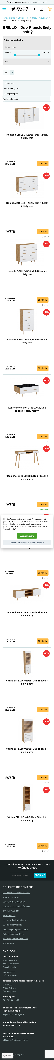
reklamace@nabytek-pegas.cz (15, 1040)
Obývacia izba (23, 18)
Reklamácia (8, 943)
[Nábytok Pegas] (19, 9)
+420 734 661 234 (11, 1025)
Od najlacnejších (11, 93)
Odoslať (40, 875)
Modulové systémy (40, 18)
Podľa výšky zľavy (10, 99)
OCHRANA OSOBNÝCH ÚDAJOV (16, 906)
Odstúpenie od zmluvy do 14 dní (16, 892)
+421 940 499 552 (18, 2)
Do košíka (42, 163)
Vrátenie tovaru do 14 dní (13, 934)
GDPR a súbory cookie (12, 925)
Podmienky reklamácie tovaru (15, 938)
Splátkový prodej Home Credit (15, 929)
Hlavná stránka (9, 18)
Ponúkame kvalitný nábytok (14, 920)
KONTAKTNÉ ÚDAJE (11, 897)
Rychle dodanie (9, 915)
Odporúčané (9, 83)
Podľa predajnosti (11, 88)
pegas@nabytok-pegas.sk (13, 1014)
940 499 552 (8, 1036)
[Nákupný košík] (50, 9)
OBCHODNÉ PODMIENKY (14, 902)
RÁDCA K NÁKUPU (11, 911)
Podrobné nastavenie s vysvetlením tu (27, 542)
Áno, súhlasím (27, 535)
